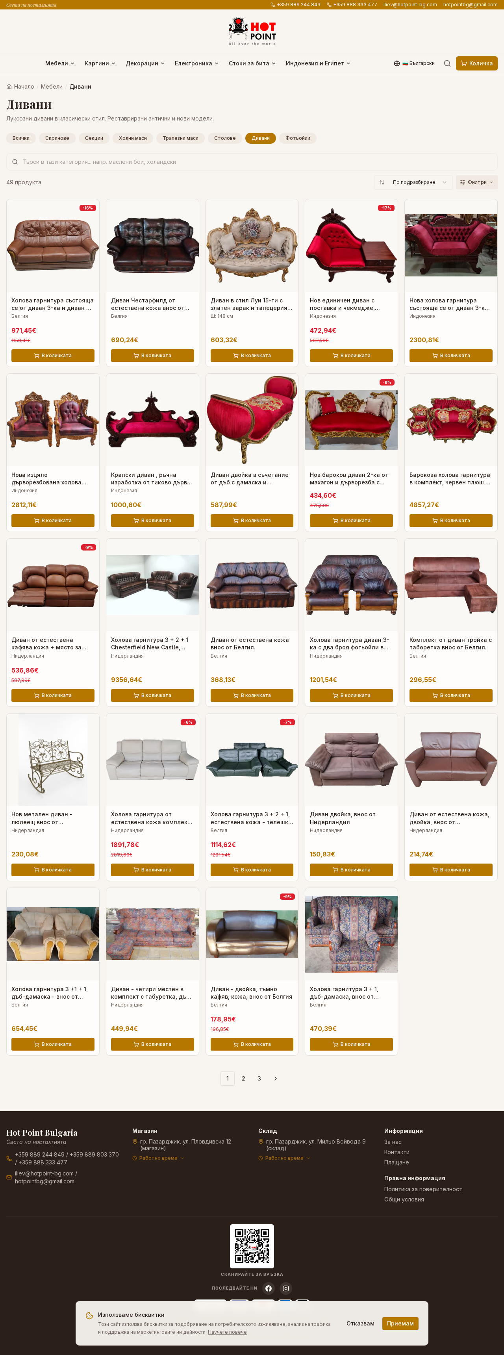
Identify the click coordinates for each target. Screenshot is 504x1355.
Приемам (400, 1323)
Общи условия (404, 1199)
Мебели (56, 63)
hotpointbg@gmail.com (470, 4)
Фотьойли (297, 138)
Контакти (397, 1152)
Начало (24, 86)
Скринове (57, 138)
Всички (21, 138)
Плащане (396, 1162)
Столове (225, 138)
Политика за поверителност (423, 1189)
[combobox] (413, 182)
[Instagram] (286, 1288)
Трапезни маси (180, 138)
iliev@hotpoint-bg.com (410, 4)
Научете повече (227, 1332)
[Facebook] (268, 1288)
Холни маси (133, 138)
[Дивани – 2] (276, 1078)
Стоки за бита (249, 63)
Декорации (142, 63)
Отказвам (360, 1323)
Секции (94, 138)
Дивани (261, 138)
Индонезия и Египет (315, 63)
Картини (97, 63)
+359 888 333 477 (355, 4)
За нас (393, 1141)
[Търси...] (447, 63)
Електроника (193, 63)
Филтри (477, 182)
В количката (57, 355)
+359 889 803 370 (94, 1154)
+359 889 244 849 (299, 4)
